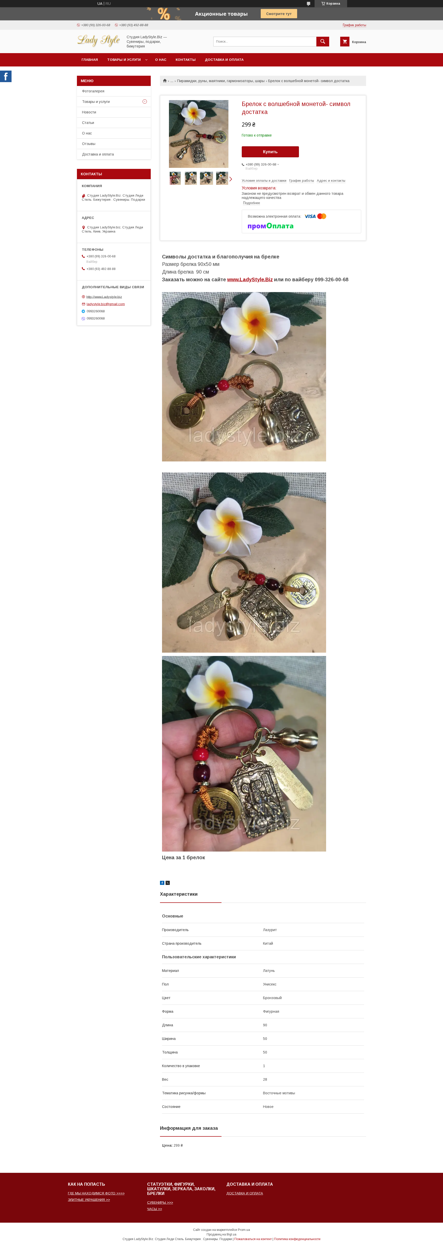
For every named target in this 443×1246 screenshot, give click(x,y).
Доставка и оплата (224, 60)
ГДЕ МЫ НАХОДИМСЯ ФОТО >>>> (96, 1193)
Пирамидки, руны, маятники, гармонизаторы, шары (221, 81)
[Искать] (322, 41)
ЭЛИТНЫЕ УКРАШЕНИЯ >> (89, 1200)
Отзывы (88, 144)
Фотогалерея (93, 91)
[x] (168, 884)
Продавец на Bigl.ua (221, 1234)
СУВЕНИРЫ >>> (160, 1202)
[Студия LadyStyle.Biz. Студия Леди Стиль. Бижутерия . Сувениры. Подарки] (98, 46)
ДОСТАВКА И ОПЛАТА (244, 1193)
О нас (160, 60)
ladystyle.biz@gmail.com (106, 304)
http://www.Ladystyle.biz (104, 296)
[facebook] (162, 884)
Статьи (88, 123)
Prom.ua (244, 1230)
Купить (270, 152)
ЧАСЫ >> (154, 1209)
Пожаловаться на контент (253, 1239)
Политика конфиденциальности (297, 1239)
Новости (89, 112)
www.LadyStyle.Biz (250, 279)
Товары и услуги (124, 60)
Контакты (186, 60)
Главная (90, 60)
